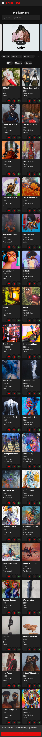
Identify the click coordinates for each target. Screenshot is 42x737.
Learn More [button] (24, 730)
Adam (25, 307)
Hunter (5, 307)
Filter (11, 63)
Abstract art (16, 56)
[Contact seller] (19, 101)
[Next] (38, 56)
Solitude (26, 271)
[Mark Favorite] (9, 101)
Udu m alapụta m (9, 527)
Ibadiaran (6, 637)
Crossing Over (29, 381)
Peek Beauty (28, 454)
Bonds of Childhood (31, 563)
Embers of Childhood (11, 563)
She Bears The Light (11, 490)
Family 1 (26, 710)
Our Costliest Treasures (32, 417)
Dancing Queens (9, 600)
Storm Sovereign (30, 161)
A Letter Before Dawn (11, 234)
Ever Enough (8, 344)
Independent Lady (30, 344)
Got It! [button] (21, 734)
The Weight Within (30, 125)
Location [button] (19, 63)
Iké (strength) (28, 490)
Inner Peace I (8, 673)
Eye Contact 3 (8, 271)
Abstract (6, 56)
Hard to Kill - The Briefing (12, 417)
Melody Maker (28, 234)
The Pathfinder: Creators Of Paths (16, 198)
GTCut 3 (6, 88)
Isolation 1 (7, 161)
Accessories (28, 56)
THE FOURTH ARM (10, 125)
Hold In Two (7, 381)
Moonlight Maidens (10, 454)
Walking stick (28, 600)
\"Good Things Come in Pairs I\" (15, 710)
